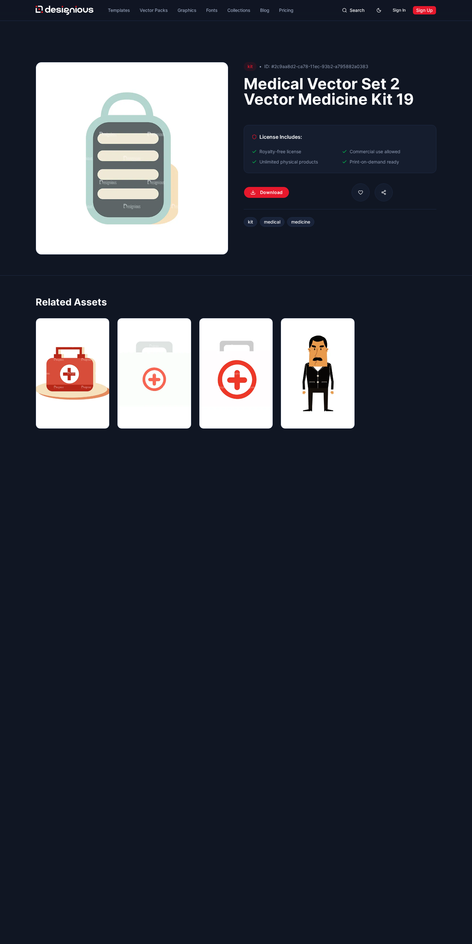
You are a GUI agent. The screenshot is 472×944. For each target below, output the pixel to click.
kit (250, 222)
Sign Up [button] (424, 10)
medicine (300, 222)
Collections (238, 10)
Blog (264, 10)
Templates (119, 10)
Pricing (286, 10)
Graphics (187, 10)
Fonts (212, 10)
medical (272, 222)
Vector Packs (154, 10)
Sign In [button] (399, 10)
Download (271, 192)
